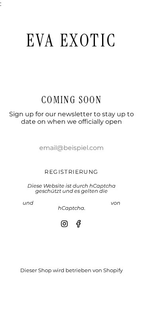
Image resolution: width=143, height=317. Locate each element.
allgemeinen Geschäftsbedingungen (71, 197)
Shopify (113, 270)
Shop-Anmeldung (71, 284)
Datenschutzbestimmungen (72, 203)
